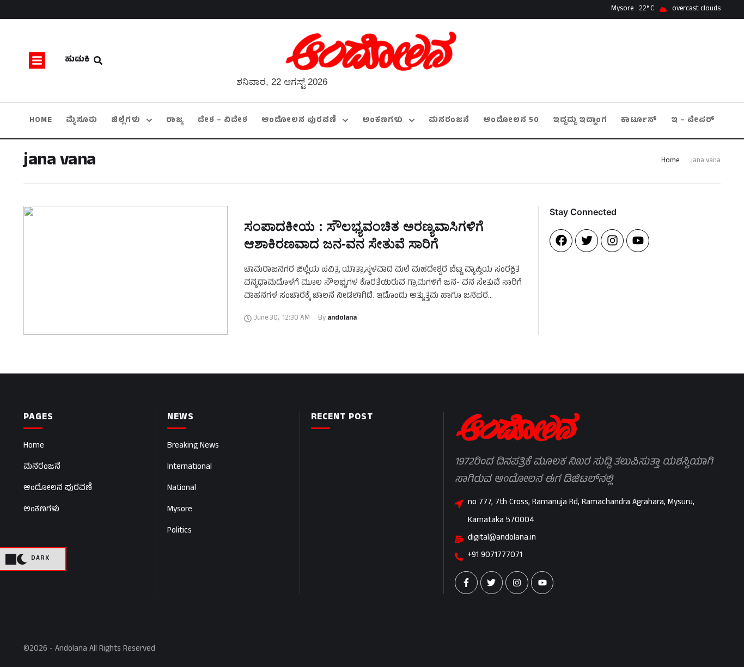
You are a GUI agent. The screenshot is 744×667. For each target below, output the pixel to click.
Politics (179, 531)
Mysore (179, 510)
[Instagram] (612, 240)
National (181, 488)
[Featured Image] (125, 270)
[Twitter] (586, 240)
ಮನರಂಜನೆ (41, 467)
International (189, 467)
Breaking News (193, 446)
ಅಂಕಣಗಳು (41, 510)
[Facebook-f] (466, 582)
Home (670, 161)
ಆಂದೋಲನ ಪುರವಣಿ (57, 488)
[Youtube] (637, 240)
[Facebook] (561, 240)
